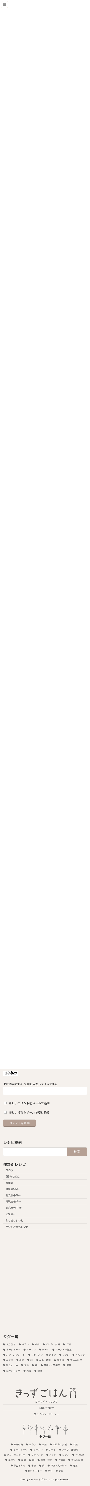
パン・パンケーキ (15, 1355)
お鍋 (37, 1344)
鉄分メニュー (13, 1370)
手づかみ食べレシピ (17, 1226)
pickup (9, 1182)
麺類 (39, 1370)
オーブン (31, 1349)
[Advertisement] (45, 1282)
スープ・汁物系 (63, 1349)
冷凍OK (9, 1360)
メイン (52, 1355)
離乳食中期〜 (13, 1195)
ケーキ (45, 1349)
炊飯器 (60, 1360)
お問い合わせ (46, 1408)
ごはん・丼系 (53, 1344)
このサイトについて (46, 1401)
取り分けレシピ (14, 1220)
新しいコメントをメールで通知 (29, 1103)
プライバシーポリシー (46, 1414)
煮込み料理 (76, 1360)
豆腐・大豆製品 (52, 1365)
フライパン (37, 1355)
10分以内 (10, 1344)
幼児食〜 (11, 1214)
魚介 (29, 1370)
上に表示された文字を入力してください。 (31, 1084)
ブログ (9, 1170)
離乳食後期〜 (13, 1201)
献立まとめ (12, 1365)
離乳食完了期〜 (14, 1208)
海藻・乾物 (45, 1360)
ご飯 (68, 1344)
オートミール (13, 1349)
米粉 (26, 1365)
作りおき (80, 1355)
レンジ (65, 1355)
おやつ (25, 1344)
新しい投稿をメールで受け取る (29, 1112)
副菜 (21, 1360)
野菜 (69, 1365)
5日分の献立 (12, 1176)
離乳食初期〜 (13, 1189)
